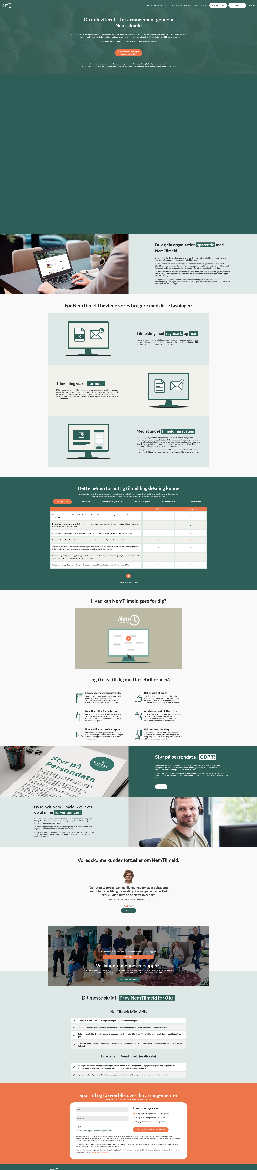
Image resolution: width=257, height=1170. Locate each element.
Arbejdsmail (80, 1118)
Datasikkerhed (176, 5)
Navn (78, 1109)
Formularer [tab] (85, 502)
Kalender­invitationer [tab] (170, 502)
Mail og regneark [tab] (62, 502)
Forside (149, 5)
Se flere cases (128, 911)
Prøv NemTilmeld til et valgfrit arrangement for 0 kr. (128, 53)
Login (250, 5)
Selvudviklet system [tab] (142, 502)
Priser (167, 5)
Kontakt (204, 5)
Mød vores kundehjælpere (128, 979)
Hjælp (237, 5)
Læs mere (161, 787)
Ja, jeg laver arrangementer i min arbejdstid (152, 1113)
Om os (196, 5)
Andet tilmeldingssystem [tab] (112, 502)
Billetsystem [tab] (196, 502)
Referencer (188, 5)
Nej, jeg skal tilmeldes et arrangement (150, 1122)
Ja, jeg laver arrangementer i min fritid (150, 1118)
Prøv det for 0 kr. (218, 5)
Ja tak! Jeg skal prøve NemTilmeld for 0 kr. (151, 1130)
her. (120, 1146)
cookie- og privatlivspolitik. (100, 1152)
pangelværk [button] (74, 821)
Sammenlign (158, 5)
